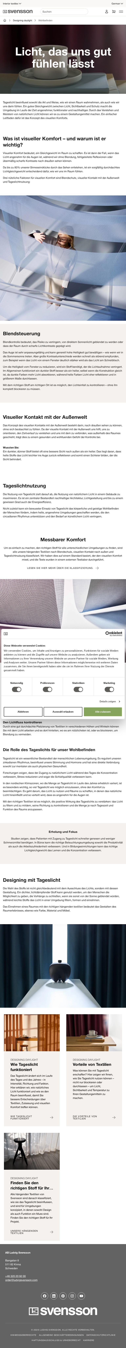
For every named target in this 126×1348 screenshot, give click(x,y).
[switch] (47, 689)
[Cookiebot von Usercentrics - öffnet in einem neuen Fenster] (108, 633)
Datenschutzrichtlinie (101, 1335)
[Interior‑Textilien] (5, 20)
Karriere (88, 1340)
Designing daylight (22, 20)
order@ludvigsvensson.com (21, 1280)
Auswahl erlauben (63, 711)
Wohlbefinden (45, 20)
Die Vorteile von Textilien (85, 1117)
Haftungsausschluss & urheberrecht (56, 1340)
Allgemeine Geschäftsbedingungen (61, 1335)
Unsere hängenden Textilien (24, 1232)
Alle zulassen (103, 711)
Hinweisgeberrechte (23, 1335)
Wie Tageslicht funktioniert (21, 1117)
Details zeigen (108, 701)
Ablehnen (23, 711)
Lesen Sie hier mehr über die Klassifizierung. (60, 568)
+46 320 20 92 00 (15, 1276)
